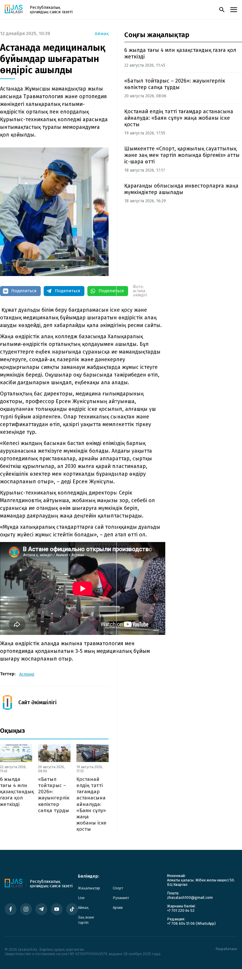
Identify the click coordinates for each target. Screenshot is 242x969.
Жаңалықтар (89, 888)
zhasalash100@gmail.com (190, 897)
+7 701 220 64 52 (180, 910)
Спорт (118, 888)
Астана (26, 674)
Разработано (226, 949)
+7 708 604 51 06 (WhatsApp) (191, 923)
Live (81, 898)
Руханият (121, 898)
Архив (118, 907)
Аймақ (102, 34)
